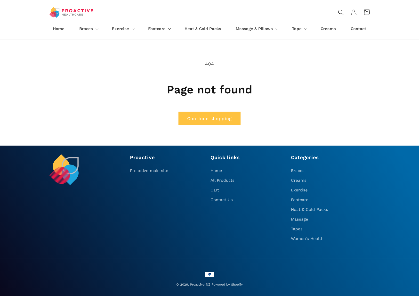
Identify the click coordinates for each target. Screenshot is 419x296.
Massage (299, 219)
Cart (214, 190)
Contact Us (221, 199)
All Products (222, 180)
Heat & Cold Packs (309, 209)
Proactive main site (149, 170)
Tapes (297, 228)
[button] (88, 29)
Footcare (299, 199)
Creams (298, 180)
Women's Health (307, 238)
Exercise (299, 190)
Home (216, 170)
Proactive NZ (200, 284)
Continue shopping (209, 118)
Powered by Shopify (227, 284)
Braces (298, 170)
